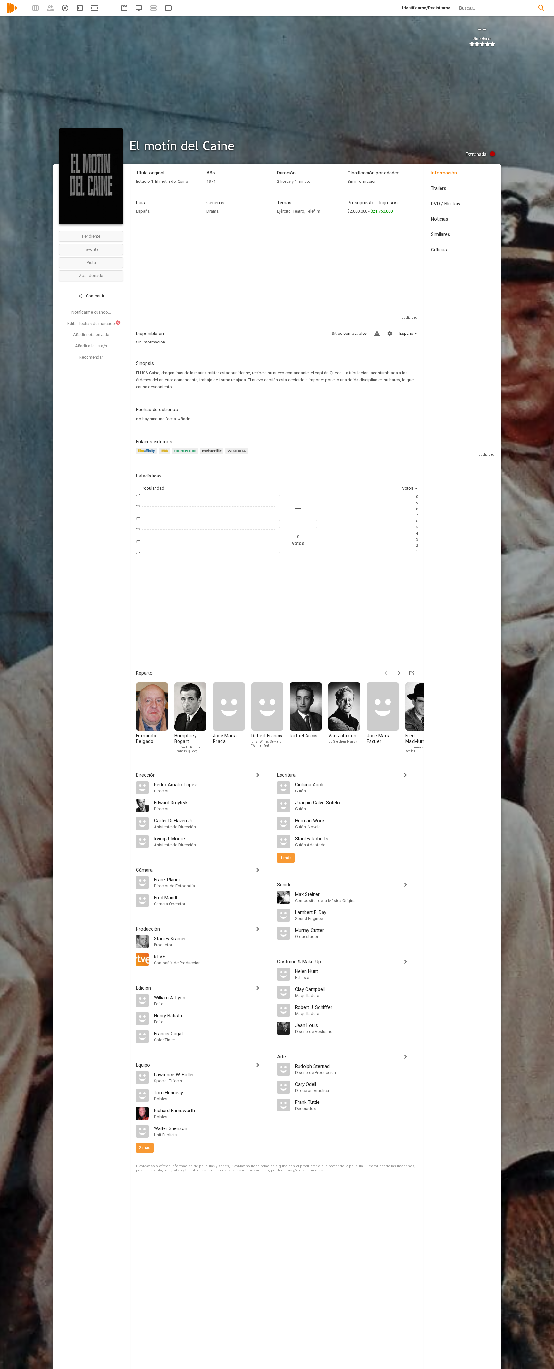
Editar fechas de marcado (93, 323)
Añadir (184, 419)
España (143, 211)
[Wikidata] (237, 454)
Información (444, 173)
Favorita (91, 249)
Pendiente (91, 236)
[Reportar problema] (377, 333)
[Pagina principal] (11, 12)
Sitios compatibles (349, 333)
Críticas (439, 250)
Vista (91, 262)
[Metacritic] (212, 454)
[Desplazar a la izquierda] (386, 673)
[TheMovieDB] (186, 454)
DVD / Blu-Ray (445, 204)
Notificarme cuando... (91, 312)
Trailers (438, 188)
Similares (440, 234)
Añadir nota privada (91, 334)
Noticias (439, 219)
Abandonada (91, 275)
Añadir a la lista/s (91, 345)
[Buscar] (541, 8)
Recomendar (91, 357)
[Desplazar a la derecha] (398, 673)
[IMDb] (165, 454)
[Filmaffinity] (147, 454)
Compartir (94, 295)
